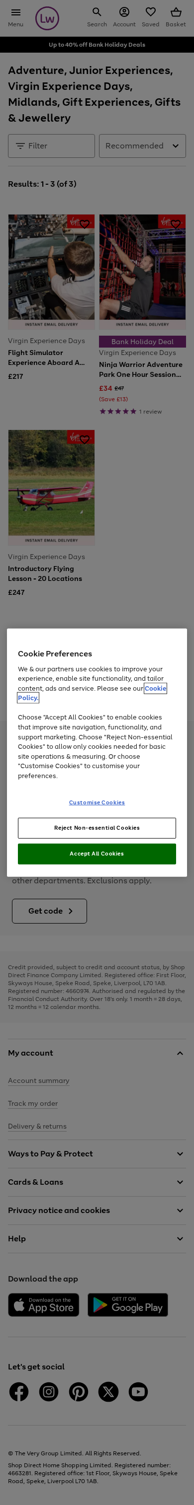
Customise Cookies (97, 802)
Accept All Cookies (97, 854)
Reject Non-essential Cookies (97, 828)
